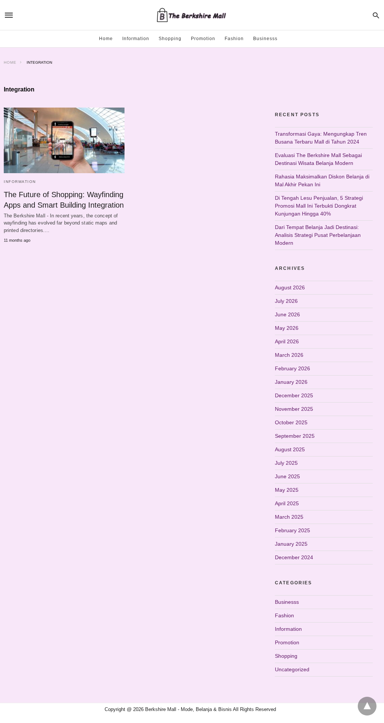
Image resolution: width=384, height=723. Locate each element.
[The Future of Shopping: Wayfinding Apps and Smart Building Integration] (64, 140)
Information (135, 38)
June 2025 (287, 476)
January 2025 (291, 544)
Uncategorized (292, 669)
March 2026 (289, 355)
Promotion (203, 38)
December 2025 (294, 395)
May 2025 (286, 490)
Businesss (265, 38)
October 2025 (291, 422)
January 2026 (291, 382)
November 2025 (294, 409)
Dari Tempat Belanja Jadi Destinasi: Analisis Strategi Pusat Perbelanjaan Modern (318, 235)
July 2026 (286, 301)
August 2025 (290, 449)
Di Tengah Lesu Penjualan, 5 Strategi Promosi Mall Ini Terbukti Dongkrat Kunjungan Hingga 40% (319, 206)
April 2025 (287, 503)
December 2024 (294, 557)
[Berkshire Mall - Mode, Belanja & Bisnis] (191, 15)
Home (106, 38)
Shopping (170, 38)
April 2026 (287, 341)
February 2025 (292, 530)
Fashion (234, 38)
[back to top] (367, 706)
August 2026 (290, 287)
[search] (376, 15)
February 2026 (292, 368)
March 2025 (289, 517)
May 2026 (286, 328)
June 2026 (287, 314)
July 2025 (286, 463)
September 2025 (295, 436)
